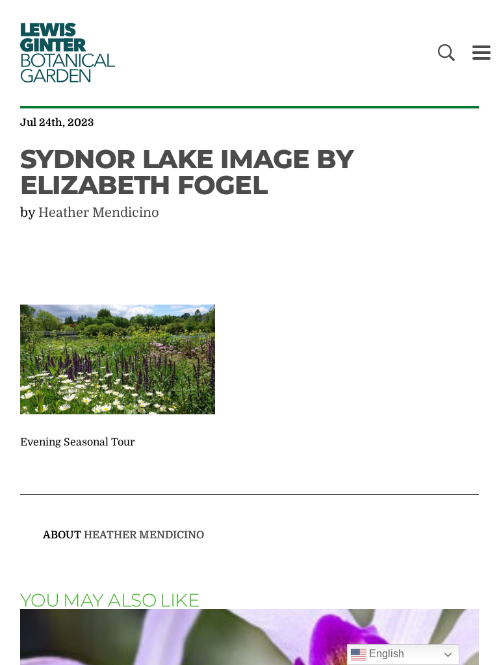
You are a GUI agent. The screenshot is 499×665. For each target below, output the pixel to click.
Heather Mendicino (98, 212)
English (385, 653)
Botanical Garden (65, 52)
